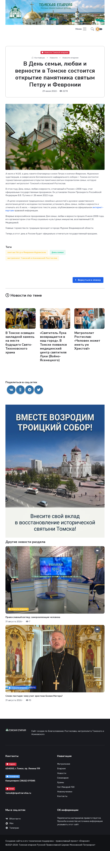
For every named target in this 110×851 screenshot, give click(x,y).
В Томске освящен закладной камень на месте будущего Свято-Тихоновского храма (19, 343)
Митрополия (63, 764)
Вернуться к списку (89, 280)
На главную (39, 58)
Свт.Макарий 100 (65, 787)
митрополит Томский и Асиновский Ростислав (32, 258)
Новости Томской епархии (56, 52)
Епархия (61, 768)
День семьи (58, 252)
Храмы (60, 782)
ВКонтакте (15, 818)
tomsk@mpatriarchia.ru (18, 793)
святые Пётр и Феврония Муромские (26, 252)
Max (11, 823)
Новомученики (64, 791)
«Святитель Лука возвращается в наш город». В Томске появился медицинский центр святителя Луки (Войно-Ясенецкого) (53, 346)
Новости (54, 58)
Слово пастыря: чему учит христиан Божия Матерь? (34, 696)
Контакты (62, 796)
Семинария (62, 778)
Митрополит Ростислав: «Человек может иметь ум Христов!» (87, 341)
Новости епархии (70, 58)
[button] (91, 29)
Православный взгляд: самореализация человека (32, 617)
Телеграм (14, 828)
